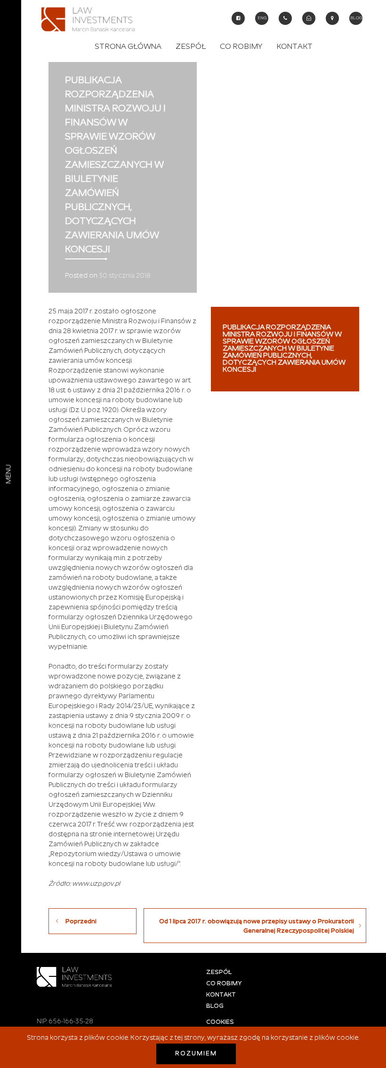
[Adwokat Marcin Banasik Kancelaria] (90, 17)
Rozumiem (196, 1054)
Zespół (191, 47)
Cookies (220, 1022)
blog (356, 18)
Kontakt (294, 47)
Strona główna (128, 47)
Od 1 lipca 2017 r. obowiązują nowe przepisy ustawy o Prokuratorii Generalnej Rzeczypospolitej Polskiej (256, 926)
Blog (215, 1006)
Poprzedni (80, 922)
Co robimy (241, 47)
